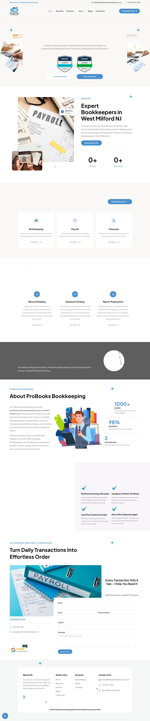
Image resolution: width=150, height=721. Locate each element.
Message (61, 632)
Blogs (90, 11)
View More (34, 242)
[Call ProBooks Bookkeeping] (5, 716)
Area (81, 11)
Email (60, 613)
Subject (61, 623)
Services (70, 11)
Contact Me (100, 11)
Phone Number (104, 613)
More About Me (89, 76)
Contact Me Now (60, 76)
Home (50, 11)
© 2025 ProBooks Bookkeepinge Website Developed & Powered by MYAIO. (75, 709)
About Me (59, 11)
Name (60, 603)
